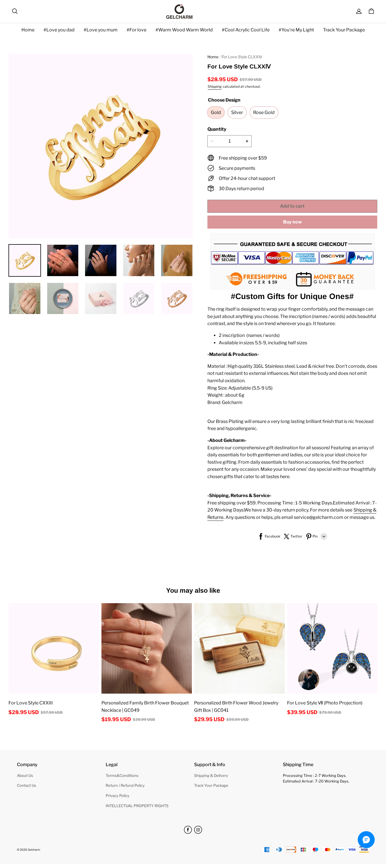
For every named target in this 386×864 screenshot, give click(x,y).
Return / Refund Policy (125, 785)
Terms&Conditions (122, 775)
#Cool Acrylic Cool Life (246, 30)
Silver (237, 112)
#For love (136, 30)
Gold (216, 112)
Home (27, 30)
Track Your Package (344, 30)
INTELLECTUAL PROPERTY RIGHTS (137, 805)
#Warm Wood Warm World (184, 30)
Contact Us (26, 785)
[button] (14, 11)
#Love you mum (101, 30)
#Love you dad (59, 30)
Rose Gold (264, 112)
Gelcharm (34, 849)
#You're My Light (296, 30)
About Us (25, 775)
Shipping (215, 86)
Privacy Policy (117, 795)
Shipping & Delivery (211, 775)
